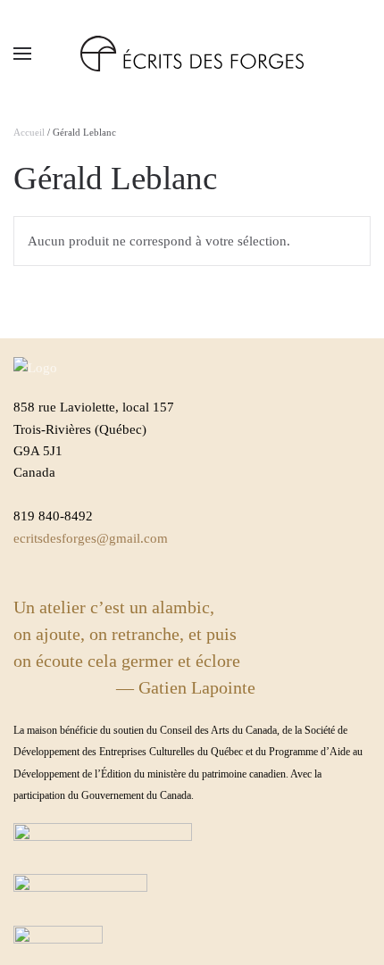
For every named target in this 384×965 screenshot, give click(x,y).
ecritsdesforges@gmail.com (90, 538)
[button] (22, 53)
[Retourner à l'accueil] (192, 53)
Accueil (29, 132)
